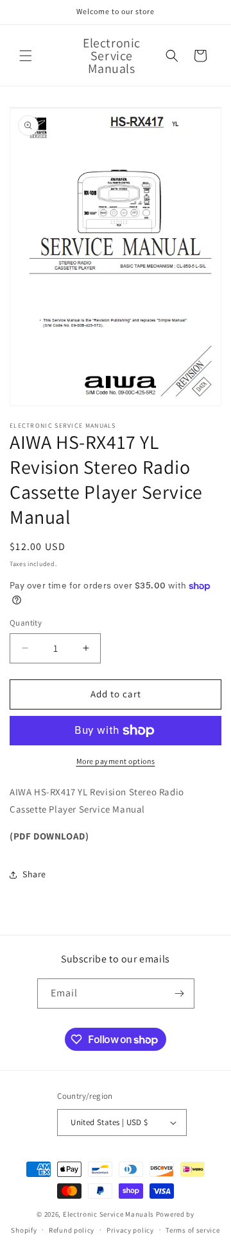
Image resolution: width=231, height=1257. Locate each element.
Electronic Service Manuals (108, 1214)
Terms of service (192, 1230)
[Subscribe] (180, 993)
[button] (26, 56)
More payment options (115, 761)
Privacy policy (130, 1230)
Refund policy (71, 1230)
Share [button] (34, 874)
